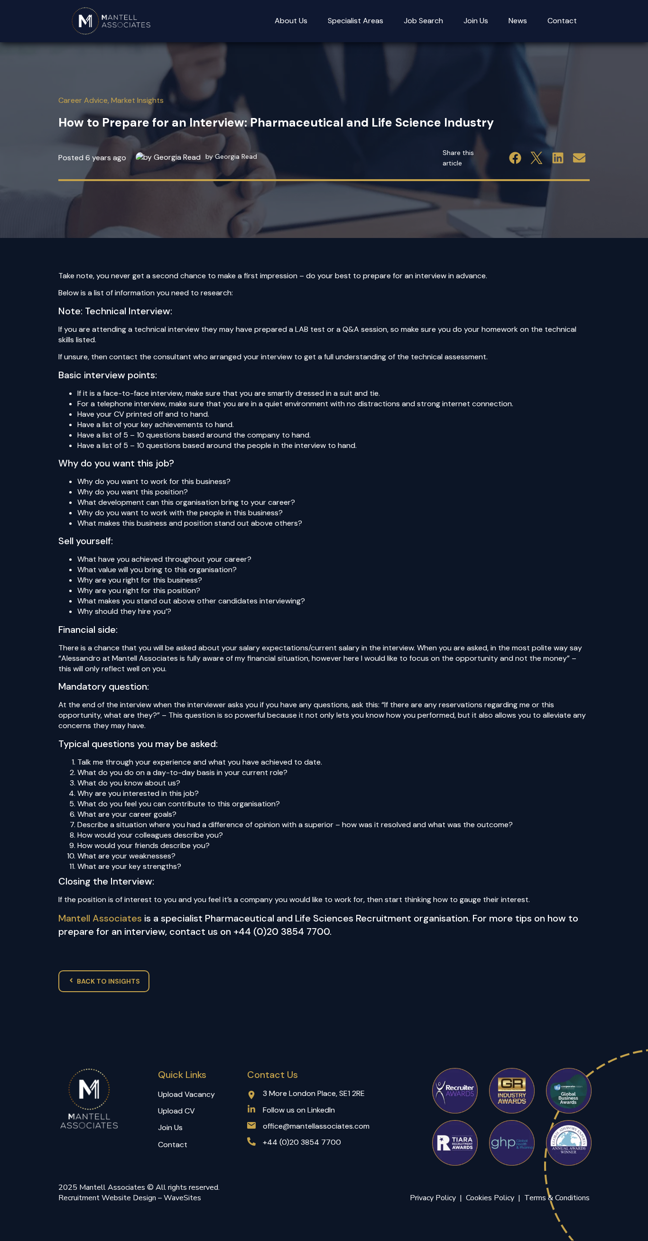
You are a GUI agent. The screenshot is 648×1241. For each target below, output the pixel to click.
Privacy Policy (433, 1198)
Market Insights (137, 100)
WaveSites (182, 1198)
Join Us (475, 21)
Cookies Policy (492, 1198)
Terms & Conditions (557, 1198)
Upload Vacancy (186, 1094)
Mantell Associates (100, 918)
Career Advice (83, 100)
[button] (515, 157)
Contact (562, 21)
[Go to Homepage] (111, 21)
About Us (291, 21)
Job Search (423, 21)
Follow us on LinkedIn (299, 1110)
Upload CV (176, 1111)
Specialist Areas (355, 21)
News (518, 21)
